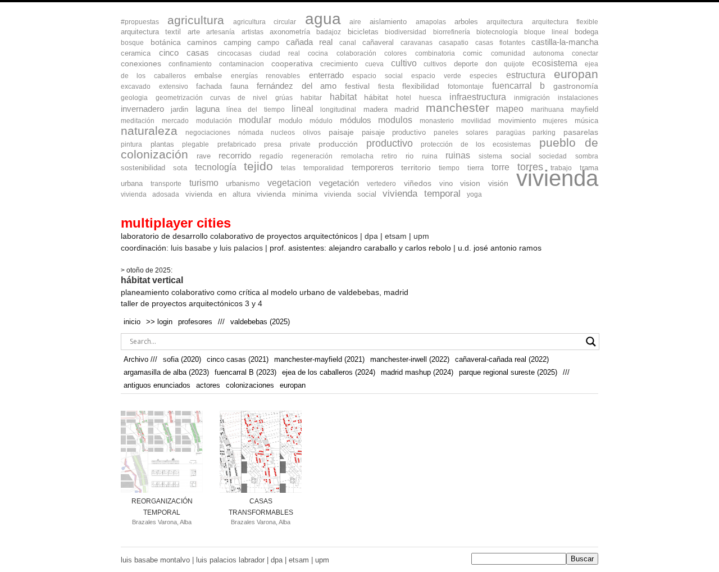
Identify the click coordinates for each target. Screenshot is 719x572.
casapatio (453, 43)
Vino (446, 183)
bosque (132, 43)
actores (208, 385)
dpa (371, 235)
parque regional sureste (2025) (508, 372)
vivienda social (350, 194)
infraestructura (477, 97)
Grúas (284, 98)
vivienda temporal (422, 193)
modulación (214, 121)
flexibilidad (420, 85)
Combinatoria (435, 53)
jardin (179, 109)
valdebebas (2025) (260, 321)
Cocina (318, 53)
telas (288, 168)
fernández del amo (296, 85)
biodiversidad (405, 32)
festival (357, 86)
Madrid (406, 109)
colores (395, 53)
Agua (323, 19)
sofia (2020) (182, 359)
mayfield (584, 109)
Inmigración (532, 98)
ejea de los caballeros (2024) (328, 372)
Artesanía (220, 32)
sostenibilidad (143, 168)
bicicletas (363, 32)
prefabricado (236, 144)
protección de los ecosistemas (476, 144)
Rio (409, 156)
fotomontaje (466, 86)
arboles (466, 21)
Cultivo (404, 63)
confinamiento (190, 64)
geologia (134, 98)
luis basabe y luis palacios (217, 247)
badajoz (328, 32)
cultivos (435, 64)
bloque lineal (546, 32)
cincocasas (234, 53)
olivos (312, 133)
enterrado (326, 75)
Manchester (457, 107)
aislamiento (388, 21)
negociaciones (207, 133)
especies (483, 76)
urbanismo (243, 183)
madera (375, 109)
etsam (396, 235)
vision (470, 183)
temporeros (373, 167)
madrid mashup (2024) (417, 372)
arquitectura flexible (565, 22)
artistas (252, 32)
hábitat (376, 97)
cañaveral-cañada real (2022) (502, 359)
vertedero (381, 184)
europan (576, 73)
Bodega (586, 32)
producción (338, 143)
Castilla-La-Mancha (564, 42)
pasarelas (580, 132)
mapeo (510, 108)
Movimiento (517, 120)
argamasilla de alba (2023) (166, 372)
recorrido (235, 155)
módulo (321, 121)
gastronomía (575, 85)
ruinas (457, 155)
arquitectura (504, 22)
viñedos (417, 183)
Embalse (208, 75)
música (586, 120)
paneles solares (461, 133)
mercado (175, 121)
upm (421, 235)
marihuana (547, 110)
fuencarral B (518, 85)
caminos (202, 42)
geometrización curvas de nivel (211, 98)
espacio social (377, 76)
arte (194, 32)
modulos (395, 120)
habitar (311, 98)
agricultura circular (264, 22)
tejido (258, 166)
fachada (209, 86)
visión (498, 183)
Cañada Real (309, 42)
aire (355, 22)
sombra (586, 156)
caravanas (417, 43)
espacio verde (436, 76)
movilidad (476, 121)
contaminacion (241, 64)
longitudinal (338, 110)
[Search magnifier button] (591, 341)
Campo (268, 42)
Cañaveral (378, 42)
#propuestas (140, 22)
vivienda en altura (218, 194)
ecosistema (554, 63)
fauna (239, 86)
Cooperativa (292, 64)
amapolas (431, 22)
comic (473, 53)
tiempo (449, 168)
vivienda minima (287, 193)
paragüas (510, 133)
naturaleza (149, 130)
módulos (355, 120)
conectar (585, 53)
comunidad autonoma (527, 53)
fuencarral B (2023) (245, 372)
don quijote (505, 64)
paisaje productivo (394, 132)
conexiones (141, 64)
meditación (137, 121)
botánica (166, 42)
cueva (374, 64)
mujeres (555, 121)
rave (204, 156)
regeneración (312, 156)
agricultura (195, 19)
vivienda (557, 178)
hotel (403, 98)
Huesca (430, 98)
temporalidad (323, 168)
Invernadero (142, 109)
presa (272, 144)
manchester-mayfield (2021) (319, 359)
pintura (131, 144)
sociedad (553, 156)
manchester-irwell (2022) (409, 359)
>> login (159, 321)
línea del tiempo (255, 110)
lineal (302, 109)
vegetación (339, 183)
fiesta (386, 86)
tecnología (215, 167)
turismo (204, 183)
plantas (162, 144)
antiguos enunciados (157, 385)
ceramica (136, 53)
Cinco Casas (184, 52)
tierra (475, 168)
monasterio (437, 121)
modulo (290, 120)
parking (544, 133)
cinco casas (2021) (238, 359)
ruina (430, 156)
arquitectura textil (151, 32)
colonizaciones (250, 385)
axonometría (290, 32)
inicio (132, 321)
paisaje (341, 132)
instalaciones (578, 98)
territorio (416, 168)
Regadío (271, 156)
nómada (250, 133)
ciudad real (280, 53)
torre (500, 167)
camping (237, 42)
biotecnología (497, 32)
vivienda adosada (150, 194)
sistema (490, 156)
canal (347, 43)
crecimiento (339, 64)
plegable (195, 144)
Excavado (136, 86)
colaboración (356, 53)
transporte (166, 184)
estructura (525, 75)
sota (180, 168)
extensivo (173, 86)
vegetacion (289, 183)
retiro (389, 156)
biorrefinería (451, 32)
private (300, 144)
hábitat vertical (152, 280)
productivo (389, 143)
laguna (207, 109)
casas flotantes (500, 43)
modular (255, 120)
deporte (466, 64)
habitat (343, 97)
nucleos (283, 133)
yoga (474, 194)
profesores (195, 321)
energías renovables (265, 76)
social (521, 156)
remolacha (357, 156)
